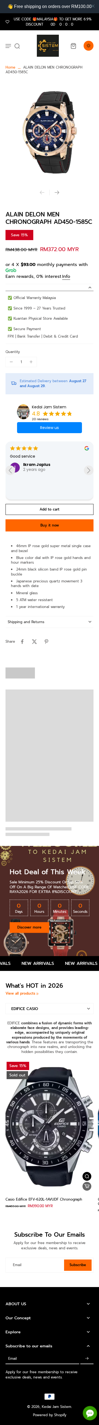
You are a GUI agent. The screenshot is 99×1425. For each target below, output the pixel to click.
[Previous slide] (42, 192)
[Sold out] (86, 1186)
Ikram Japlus (36, 464)
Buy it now (49, 525)
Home (10, 67)
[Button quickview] (86, 1176)
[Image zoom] (49, 132)
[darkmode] (89, 46)
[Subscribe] (87, 1358)
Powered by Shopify (49, 1415)
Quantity (13, 351)
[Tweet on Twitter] (34, 642)
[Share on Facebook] (22, 642)
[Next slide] (57, 192)
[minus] (11, 362)
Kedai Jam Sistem (49, 407)
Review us (49, 427)
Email (17, 1265)
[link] (37, 994)
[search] (17, 45)
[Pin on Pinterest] (46, 642)
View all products (20, 993)
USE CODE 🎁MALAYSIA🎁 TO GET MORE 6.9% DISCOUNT (53, 22)
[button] (50, 509)
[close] (93, 6)
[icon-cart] (73, 45)
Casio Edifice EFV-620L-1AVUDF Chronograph (44, 1199)
